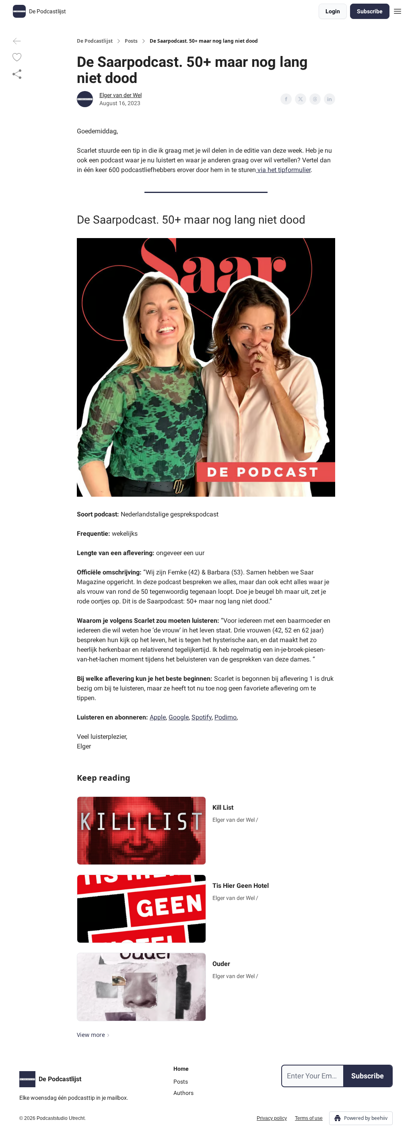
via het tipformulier (283, 170)
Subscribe (370, 11)
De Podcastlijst (95, 41)
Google (179, 717)
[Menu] (397, 10)
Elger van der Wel (120, 95)
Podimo (225, 717)
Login (332, 11)
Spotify (202, 717)
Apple (158, 717)
